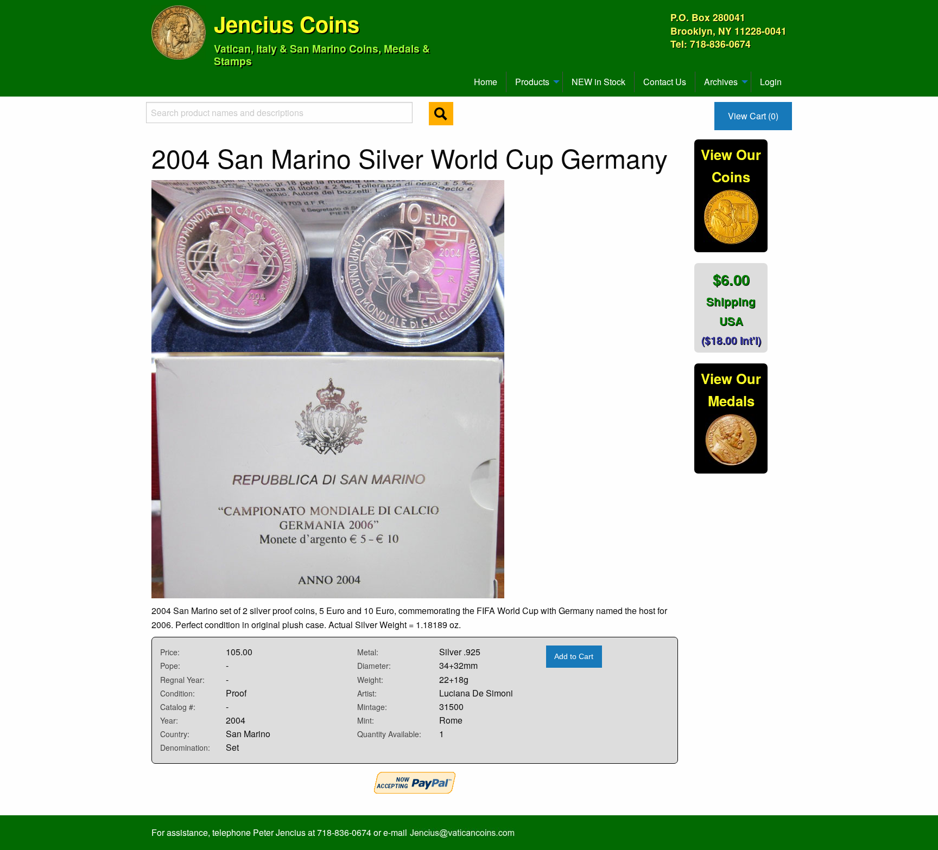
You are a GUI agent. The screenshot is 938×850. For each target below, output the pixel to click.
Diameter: (374, 665)
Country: (174, 733)
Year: (169, 720)
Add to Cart (573, 656)
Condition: (177, 693)
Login (771, 81)
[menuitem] (156, 78)
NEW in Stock (598, 81)
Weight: (370, 679)
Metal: (367, 652)
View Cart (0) (753, 116)
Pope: (170, 665)
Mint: (365, 720)
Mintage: (372, 706)
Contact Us (664, 81)
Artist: (367, 693)
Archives (721, 81)
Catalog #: (177, 706)
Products (532, 81)
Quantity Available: (389, 733)
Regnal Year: (182, 679)
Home (485, 81)
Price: (170, 652)
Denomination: (185, 747)
